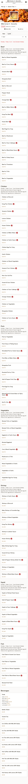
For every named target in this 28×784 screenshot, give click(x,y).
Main (4, 34)
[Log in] (25, 2)
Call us (21, 29)
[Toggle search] (25, 37)
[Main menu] (2, 2)
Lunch (9, 34)
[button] (14, 59)
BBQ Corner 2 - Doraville (14, 1)
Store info (8, 29)
